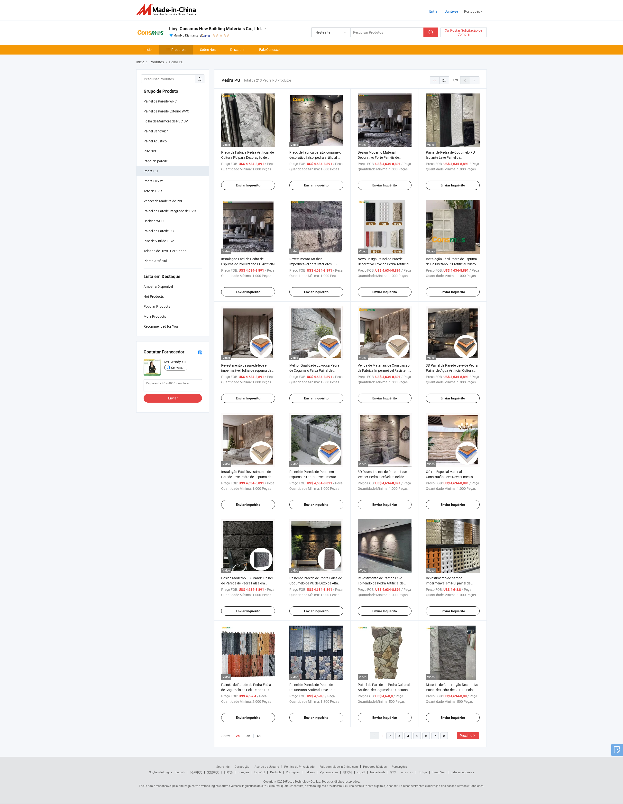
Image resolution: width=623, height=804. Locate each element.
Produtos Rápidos (375, 766)
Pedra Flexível (154, 181)
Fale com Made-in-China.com (339, 766)
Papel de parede (156, 161)
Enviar (173, 398)
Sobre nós (222, 766)
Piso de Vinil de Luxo (159, 241)
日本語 (228, 772)
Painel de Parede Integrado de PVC (170, 211)
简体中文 (196, 772)
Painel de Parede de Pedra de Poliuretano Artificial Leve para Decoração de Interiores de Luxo (313, 689)
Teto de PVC (153, 191)
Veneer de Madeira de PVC (163, 201)
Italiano (310, 772)
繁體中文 (213, 772)
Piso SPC (150, 151)
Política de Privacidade (299, 766)
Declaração (242, 766)
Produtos (178, 49)
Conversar (177, 368)
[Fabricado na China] (167, 9)
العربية (361, 772)
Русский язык (329, 772)
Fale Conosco (269, 49)
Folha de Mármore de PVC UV (166, 121)
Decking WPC (154, 221)
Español (259, 772)
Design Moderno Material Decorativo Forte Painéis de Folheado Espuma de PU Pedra (381, 157)
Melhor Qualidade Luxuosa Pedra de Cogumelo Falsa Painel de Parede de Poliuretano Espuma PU (315, 370)
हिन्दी (393, 772)
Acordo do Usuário (267, 766)
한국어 (347, 772)
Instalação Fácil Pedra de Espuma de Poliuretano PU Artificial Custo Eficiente (451, 264)
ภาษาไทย (407, 772)
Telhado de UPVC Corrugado (165, 251)
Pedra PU (151, 171)
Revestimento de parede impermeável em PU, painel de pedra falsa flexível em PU (448, 583)
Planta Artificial (155, 261)
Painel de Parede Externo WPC (166, 111)
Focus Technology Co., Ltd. (303, 781)
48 (259, 735)
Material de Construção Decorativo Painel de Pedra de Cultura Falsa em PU (452, 689)
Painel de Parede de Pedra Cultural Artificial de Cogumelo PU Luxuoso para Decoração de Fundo (384, 689)
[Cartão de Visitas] (200, 352)
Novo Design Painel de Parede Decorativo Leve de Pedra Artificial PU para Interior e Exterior (383, 264)
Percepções (399, 766)
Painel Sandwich (156, 131)
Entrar (434, 11)
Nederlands (377, 772)
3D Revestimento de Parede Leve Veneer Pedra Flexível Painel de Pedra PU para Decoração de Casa (384, 476)
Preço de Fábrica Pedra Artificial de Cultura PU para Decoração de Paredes (247, 157)
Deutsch (275, 772)
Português (293, 772)
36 (248, 735)
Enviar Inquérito (248, 185)
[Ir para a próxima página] (474, 80)
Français (243, 772)
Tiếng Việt (439, 772)
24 (238, 736)
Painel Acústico (155, 141)
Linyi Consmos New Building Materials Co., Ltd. (215, 28)
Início (148, 49)
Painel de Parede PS (159, 231)
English (180, 772)
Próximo (466, 735)
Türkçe (422, 772)
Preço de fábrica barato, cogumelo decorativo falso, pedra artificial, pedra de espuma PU (315, 157)
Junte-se (451, 11)
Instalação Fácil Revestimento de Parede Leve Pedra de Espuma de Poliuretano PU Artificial (246, 476)
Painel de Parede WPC (160, 101)
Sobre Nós (208, 49)
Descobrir (237, 49)
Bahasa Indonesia (462, 772)
